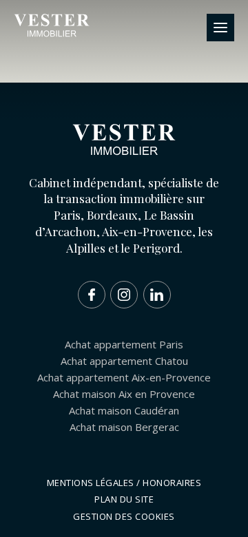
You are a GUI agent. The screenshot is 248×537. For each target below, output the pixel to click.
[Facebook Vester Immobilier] (92, 295)
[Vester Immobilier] (52, 34)
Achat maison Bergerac (124, 427)
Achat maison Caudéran (124, 410)
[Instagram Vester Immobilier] (124, 295)
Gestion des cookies (124, 516)
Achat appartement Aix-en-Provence (124, 377)
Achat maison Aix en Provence (124, 394)
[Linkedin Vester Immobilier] (157, 295)
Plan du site (124, 499)
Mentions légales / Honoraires (124, 482)
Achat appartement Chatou (124, 361)
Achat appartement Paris (124, 344)
